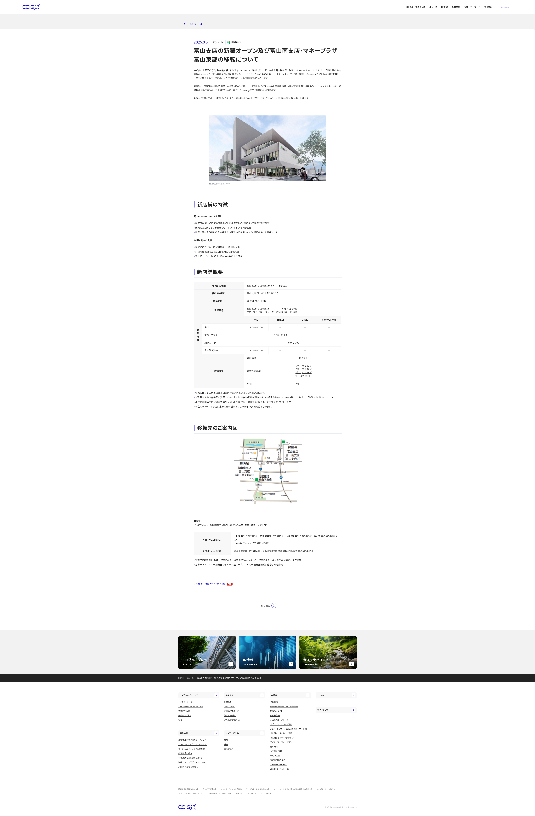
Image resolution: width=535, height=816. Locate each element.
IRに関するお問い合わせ (280, 737)
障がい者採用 (230, 715)
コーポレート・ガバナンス (326, 789)
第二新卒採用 (230, 710)
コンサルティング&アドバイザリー (192, 744)
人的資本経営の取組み (188, 766)
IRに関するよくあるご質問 (281, 733)
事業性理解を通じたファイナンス (192, 739)
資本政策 (274, 746)
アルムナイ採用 (230, 719)
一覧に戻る (264, 605)
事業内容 (456, 6)
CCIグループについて (415, 6)
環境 (226, 739)
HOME (181, 678)
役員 (180, 719)
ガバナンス (228, 748)
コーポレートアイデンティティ (190, 706)
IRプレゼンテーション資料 (281, 724)
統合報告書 (275, 715)
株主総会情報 (276, 751)
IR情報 (444, 6)
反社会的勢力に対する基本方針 (258, 789)
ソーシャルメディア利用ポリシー (219, 793)
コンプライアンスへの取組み (231, 789)
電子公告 (239, 793)
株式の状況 (275, 755)
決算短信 (274, 702)
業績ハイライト (276, 710)
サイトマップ (322, 710)
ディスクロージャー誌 (279, 719)
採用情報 (488, 6)
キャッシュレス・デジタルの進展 (191, 748)
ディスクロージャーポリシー (282, 742)
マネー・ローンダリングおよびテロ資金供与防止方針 (293, 789)
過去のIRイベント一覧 (279, 768)
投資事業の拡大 (185, 753)
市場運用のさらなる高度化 (190, 757)
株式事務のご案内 (277, 760)
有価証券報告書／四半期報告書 (284, 706)
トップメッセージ (185, 702)
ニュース (433, 6)
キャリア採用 (229, 706)
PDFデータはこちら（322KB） (210, 584)
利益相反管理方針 (210, 789)
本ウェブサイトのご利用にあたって (191, 793)
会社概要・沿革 (184, 715)
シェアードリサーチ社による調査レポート (287, 728)
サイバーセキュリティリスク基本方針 (260, 793)
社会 (226, 744)
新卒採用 (228, 702)
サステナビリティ (472, 6)
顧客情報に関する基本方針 (188, 789)
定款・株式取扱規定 (278, 764)
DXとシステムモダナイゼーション (192, 762)
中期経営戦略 (184, 710)
